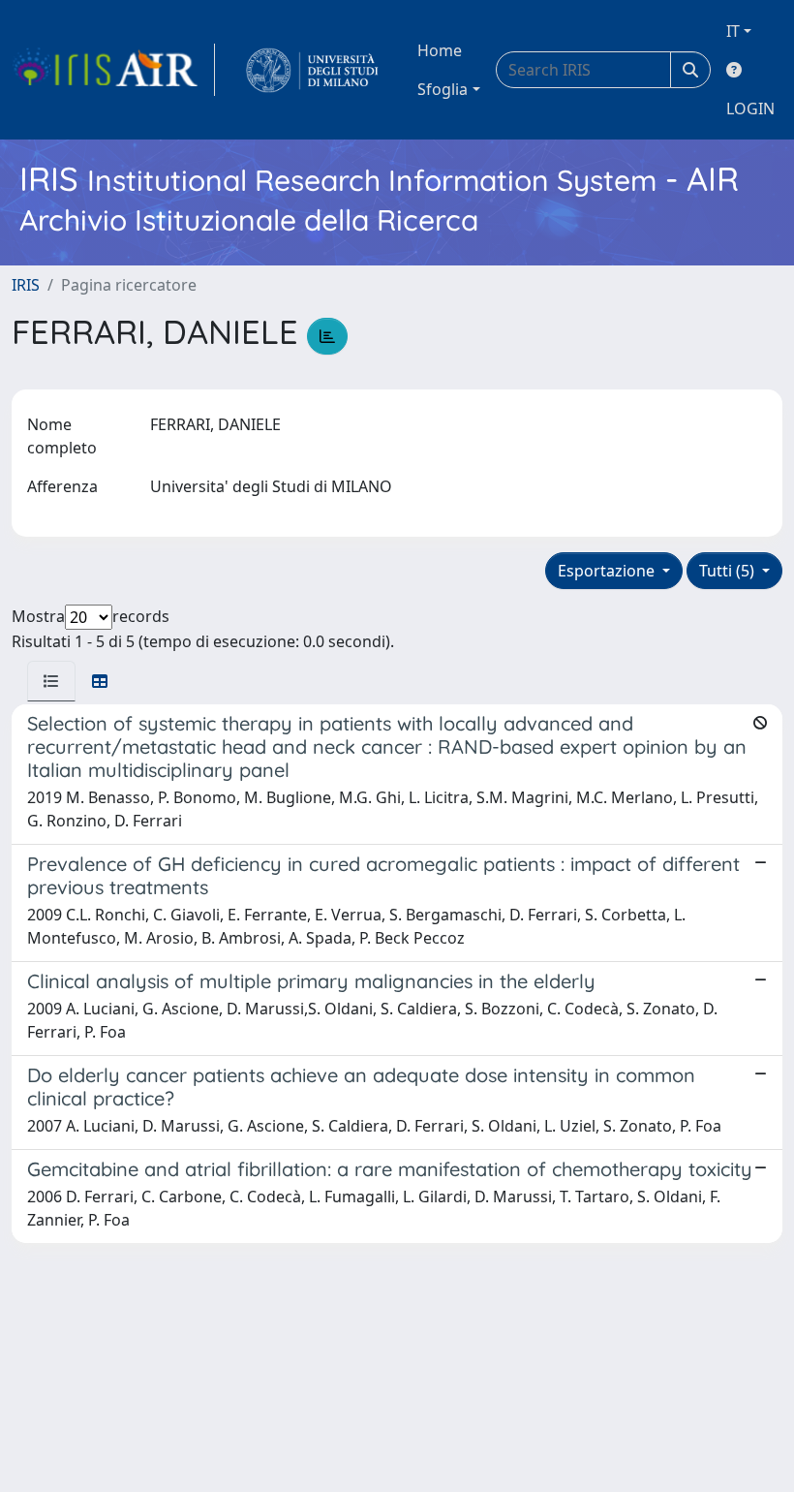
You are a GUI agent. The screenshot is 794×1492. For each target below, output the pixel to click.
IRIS (26, 284)
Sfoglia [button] (442, 89)
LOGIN (750, 108)
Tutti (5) (728, 570)
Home (439, 50)
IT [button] (733, 31)
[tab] (51, 681)
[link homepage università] (312, 70)
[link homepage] (113, 70)
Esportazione (608, 570)
